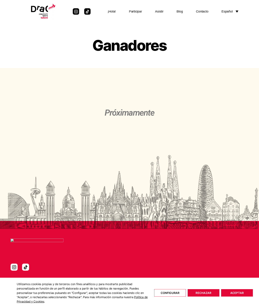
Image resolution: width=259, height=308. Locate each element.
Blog (180, 11)
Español (227, 11)
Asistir (159, 11)
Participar (135, 11)
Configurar (170, 293)
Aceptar (237, 293)
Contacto (202, 11)
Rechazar (203, 293)
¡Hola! (112, 11)
